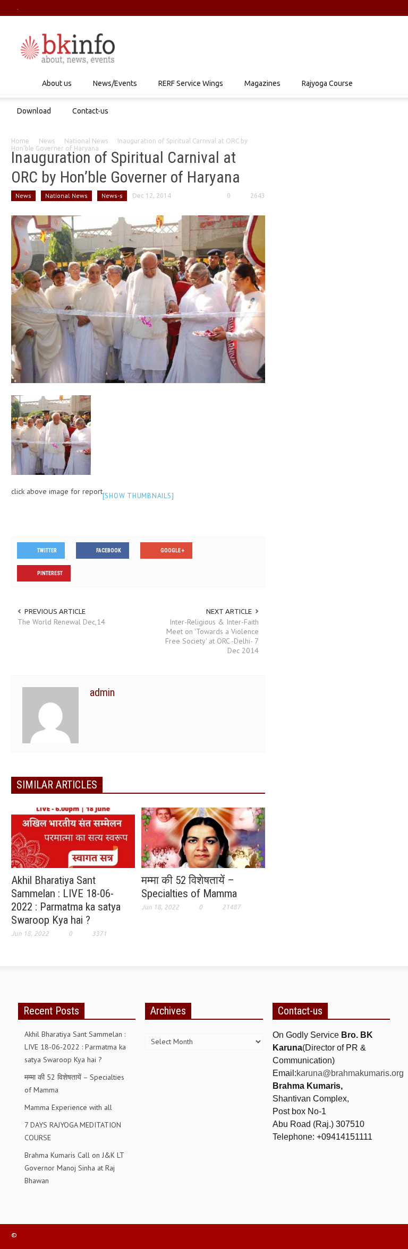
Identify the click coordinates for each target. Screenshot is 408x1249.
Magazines (259, 88)
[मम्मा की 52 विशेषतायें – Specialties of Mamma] (203, 837)
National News (86, 140)
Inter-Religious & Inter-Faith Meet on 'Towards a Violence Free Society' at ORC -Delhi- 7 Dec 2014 (212, 636)
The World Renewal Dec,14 (61, 622)
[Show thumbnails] (138, 495)
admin (102, 692)
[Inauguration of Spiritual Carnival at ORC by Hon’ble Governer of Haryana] (138, 298)
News (47, 140)
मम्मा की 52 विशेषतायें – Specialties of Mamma (189, 887)
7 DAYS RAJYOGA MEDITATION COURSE (72, 1131)
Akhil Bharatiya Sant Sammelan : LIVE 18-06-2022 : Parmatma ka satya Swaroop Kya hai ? (66, 900)
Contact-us (90, 111)
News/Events (112, 88)
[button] (386, 83)
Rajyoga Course (324, 88)
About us (54, 88)
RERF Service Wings (187, 88)
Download (31, 116)
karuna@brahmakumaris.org (350, 1073)
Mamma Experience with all (68, 1107)
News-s (112, 196)
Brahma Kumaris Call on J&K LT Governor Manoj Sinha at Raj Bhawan (74, 1167)
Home (20, 140)
